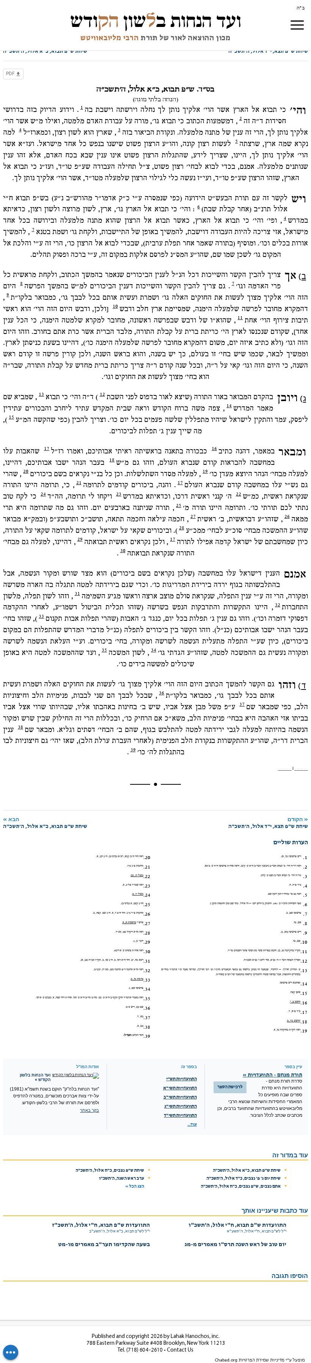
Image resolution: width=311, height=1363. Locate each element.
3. (305, 877)
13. (303, 971)
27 (193, 516)
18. (303, 1022)
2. (305, 867)
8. (305, 924)
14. (303, 984)
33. (146, 980)
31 (77, 593)
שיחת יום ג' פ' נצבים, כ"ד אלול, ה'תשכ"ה (243, 1178)
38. (146, 1027)
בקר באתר (89, 1110)
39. (146, 1036)
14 (229, 406)
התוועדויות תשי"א (180, 1088)
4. (305, 886)
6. (305, 905)
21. (146, 867)
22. (146, 877)
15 (11, 417)
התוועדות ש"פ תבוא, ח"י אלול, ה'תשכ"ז (101, 1225)
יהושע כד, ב (293, 1020)
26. (146, 914)
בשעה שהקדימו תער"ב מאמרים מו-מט (104, 1245)
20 (25, 471)
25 (178, 505)
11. (303, 952)
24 (43, 494)
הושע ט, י (295, 1001)
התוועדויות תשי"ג (180, 1106)
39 (133, 750)
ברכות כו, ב (137, 979)
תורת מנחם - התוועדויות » (272, 1075)
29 (80, 539)
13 (41, 394)
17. (303, 1012)
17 (46, 448)
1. (305, 858)
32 (277, 605)
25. (146, 905)
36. (146, 1008)
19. (303, 1031)
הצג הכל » (134, 1186)
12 (102, 394)
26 (287, 516)
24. (146, 895)
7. (305, 914)
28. (146, 933)
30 (123, 551)
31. (146, 961)
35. (146, 999)
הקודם (268, 822)
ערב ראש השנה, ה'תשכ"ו (121, 1178)
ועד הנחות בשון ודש (155, 20)
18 (112, 460)
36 (161, 693)
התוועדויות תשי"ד (180, 1115)
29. (146, 942)
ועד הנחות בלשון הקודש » (35, 1077)
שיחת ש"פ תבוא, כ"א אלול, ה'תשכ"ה (247, 1170)
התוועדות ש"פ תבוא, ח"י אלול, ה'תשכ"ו (237, 1225)
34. (146, 989)
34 (153, 650)
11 (240, 318)
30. (146, 952)
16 (214, 448)
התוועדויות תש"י (181, 1079)
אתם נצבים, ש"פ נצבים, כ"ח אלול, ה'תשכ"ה (241, 1186)
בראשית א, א (129, 922)
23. (146, 886)
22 (238, 494)
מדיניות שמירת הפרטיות (261, 1360)
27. (146, 924)
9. (305, 933)
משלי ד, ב (137, 894)
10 (115, 306)
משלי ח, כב (137, 875)
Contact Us (180, 1350)
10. (303, 942)
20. (146, 858)
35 (104, 650)
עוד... (192, 1124)
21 (79, 483)
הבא (45, 822)
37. (146, 1018)
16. (303, 1003)
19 (205, 471)
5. (305, 895)
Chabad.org (226, 1360)
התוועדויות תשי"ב (180, 1097)
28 (181, 528)
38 (20, 727)
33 (41, 616)
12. (303, 961)
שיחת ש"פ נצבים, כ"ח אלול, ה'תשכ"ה (109, 1170)
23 (118, 494)
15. (303, 993)
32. (146, 971)
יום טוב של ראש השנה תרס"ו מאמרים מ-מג (235, 1245)
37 (242, 704)
